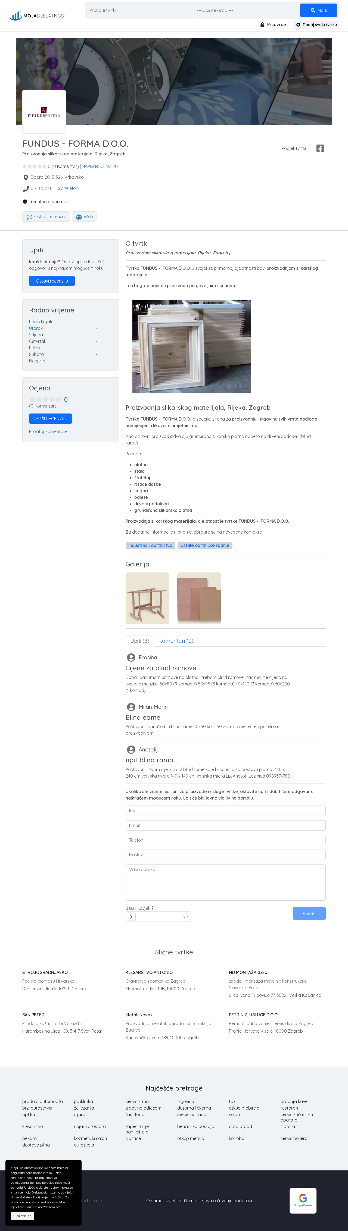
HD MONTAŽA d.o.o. (248, 972)
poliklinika (83, 1101)
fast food (135, 1114)
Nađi (322, 10)
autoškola (84, 1145)
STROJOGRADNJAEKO (45, 972)
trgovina (185, 1101)
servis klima (137, 1101)
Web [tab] (88, 216)
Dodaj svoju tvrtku (319, 24)
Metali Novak (139, 1014)
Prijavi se (276, 24)
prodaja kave (294, 1101)
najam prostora (90, 1126)
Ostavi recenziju (49, 216)
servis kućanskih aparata (297, 1117)
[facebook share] (320, 148)
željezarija (84, 1108)
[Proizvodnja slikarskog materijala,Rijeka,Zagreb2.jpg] (199, 598)
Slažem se (22, 1215)
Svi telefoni (68, 188)
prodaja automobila (42, 1101)
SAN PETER (33, 1014)
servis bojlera (294, 1138)
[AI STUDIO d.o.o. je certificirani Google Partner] (303, 1200)
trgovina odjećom (143, 1108)
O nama (154, 1200)
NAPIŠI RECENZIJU (100, 166)
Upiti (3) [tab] (139, 640)
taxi (232, 1101)
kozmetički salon (90, 1138)
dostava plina (36, 1145)
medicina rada (191, 1114)
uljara (79, 1114)
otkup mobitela (244, 1108)
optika (28, 1114)
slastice (133, 1138)
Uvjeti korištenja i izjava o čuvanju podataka (210, 1200)
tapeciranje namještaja (137, 1129)
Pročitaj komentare (48, 431)
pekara (29, 1138)
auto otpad (240, 1126)
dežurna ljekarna (194, 1108)
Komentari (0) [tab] (176, 640)
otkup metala (190, 1138)
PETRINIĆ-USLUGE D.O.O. (253, 1014)
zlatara (288, 1126)
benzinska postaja (195, 1126)
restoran (289, 1108)
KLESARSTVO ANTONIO (149, 972)
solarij (235, 1114)
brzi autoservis (37, 1108)
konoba (236, 1138)
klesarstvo (32, 1126)
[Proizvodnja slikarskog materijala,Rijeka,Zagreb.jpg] (147, 598)
